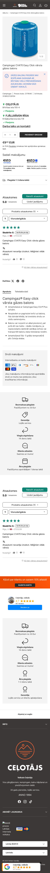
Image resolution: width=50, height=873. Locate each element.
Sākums (5, 13)
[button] (46, 5)
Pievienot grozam (33, 135)
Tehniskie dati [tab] (21, 291)
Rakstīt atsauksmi (34, 196)
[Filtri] (5, 218)
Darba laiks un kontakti (16, 126)
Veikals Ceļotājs (13, 861)
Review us (25, 607)
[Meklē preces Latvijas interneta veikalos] (8, 828)
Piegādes (12, 146)
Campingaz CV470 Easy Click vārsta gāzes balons (27, 13)
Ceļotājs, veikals (23, 598)
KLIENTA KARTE (25, 585)
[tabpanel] (25, 319)
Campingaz (7, 94)
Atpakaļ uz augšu (25, 714)
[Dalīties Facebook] (17, 281)
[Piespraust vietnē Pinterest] (23, 281)
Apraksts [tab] (7, 291)
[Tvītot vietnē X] (12, 281)
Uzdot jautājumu (35, 201)
